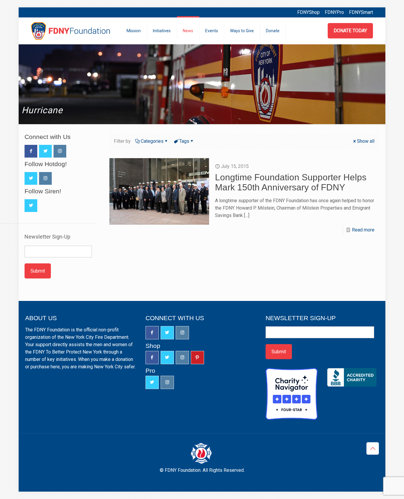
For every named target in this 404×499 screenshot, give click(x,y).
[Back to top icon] (372, 448)
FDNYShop (308, 12)
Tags (184, 141)
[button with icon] (31, 151)
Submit (37, 271)
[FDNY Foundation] (71, 30)
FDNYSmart (361, 12)
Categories (152, 141)
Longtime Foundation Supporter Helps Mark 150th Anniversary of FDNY (290, 182)
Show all (365, 141)
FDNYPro (334, 12)
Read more (363, 230)
